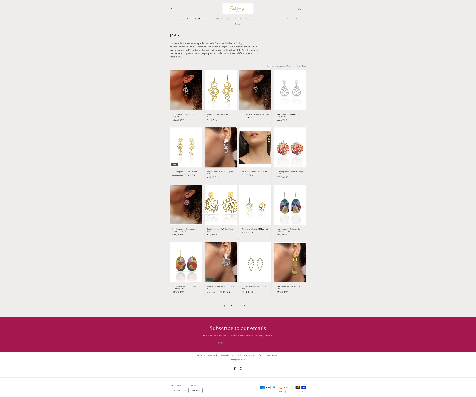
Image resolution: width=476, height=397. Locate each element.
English (195, 390)
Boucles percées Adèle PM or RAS (255, 114)
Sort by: (270, 66)
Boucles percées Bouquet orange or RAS (290, 173)
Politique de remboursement (243, 355)
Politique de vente (238, 360)
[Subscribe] (257, 343)
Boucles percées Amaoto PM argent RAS (288, 115)
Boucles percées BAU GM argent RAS (220, 173)
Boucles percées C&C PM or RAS (255, 229)
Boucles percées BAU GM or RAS (255, 172)
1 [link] (224, 306)
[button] (172, 9)
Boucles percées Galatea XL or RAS (289, 288)
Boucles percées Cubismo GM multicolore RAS (288, 230)
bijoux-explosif (288, 392)
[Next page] (251, 306)
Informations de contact (267, 355)
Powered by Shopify (300, 392)
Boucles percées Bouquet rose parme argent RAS (184, 230)
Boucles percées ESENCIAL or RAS (254, 288)
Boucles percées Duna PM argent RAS (220, 288)
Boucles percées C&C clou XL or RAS (220, 230)
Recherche (201, 355)
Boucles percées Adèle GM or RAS (219, 115)
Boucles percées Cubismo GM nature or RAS (184, 288)
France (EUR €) (178, 390)
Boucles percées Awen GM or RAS (185, 172)
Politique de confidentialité (219, 355)
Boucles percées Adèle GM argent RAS (183, 115)
